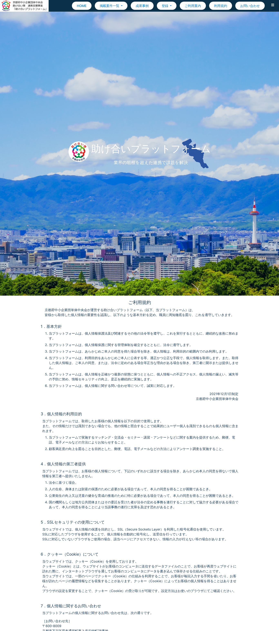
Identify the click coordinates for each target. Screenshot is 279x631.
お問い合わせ (250, 6)
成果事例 (142, 6)
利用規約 (220, 6)
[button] (272, 6)
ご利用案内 (193, 6)
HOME (82, 6)
